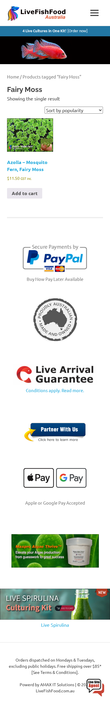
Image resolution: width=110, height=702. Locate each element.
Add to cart (25, 193)
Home (13, 76)
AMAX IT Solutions (57, 684)
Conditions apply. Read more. (55, 390)
